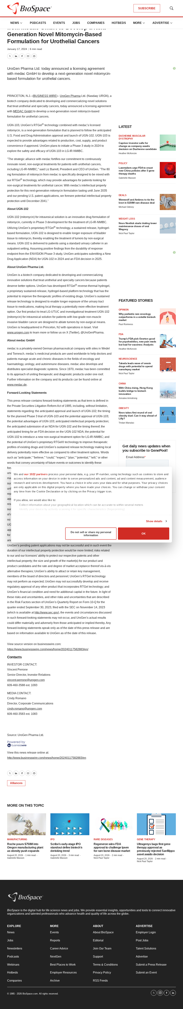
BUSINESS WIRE (44, 95)
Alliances (16, 783)
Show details (154, 521)
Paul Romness (126, 324)
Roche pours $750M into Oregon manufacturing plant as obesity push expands (25, 847)
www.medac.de (17, 384)
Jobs (76, 22)
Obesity (124, 408)
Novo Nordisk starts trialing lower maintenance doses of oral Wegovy (138, 226)
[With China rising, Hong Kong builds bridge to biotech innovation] (168, 390)
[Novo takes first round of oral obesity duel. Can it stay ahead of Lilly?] (168, 415)
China (122, 383)
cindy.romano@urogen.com (24, 708)
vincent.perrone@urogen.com (26, 679)
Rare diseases (103, 839)
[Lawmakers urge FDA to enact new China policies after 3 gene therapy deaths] (168, 170)
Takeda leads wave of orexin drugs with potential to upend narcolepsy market (136, 366)
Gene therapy (146, 839)
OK (144, 533)
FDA (121, 334)
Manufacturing (17, 839)
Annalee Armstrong (128, 398)
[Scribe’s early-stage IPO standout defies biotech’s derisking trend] (69, 824)
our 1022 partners (36, 474)
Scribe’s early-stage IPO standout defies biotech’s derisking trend (66, 847)
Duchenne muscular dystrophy (132, 137)
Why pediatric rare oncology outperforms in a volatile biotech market (137, 316)
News (14, 22)
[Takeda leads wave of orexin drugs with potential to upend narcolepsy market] (168, 365)
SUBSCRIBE (146, 8)
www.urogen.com (18, 332)
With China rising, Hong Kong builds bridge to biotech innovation (136, 390)
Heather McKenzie (128, 153)
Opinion (123, 309)
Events (59, 22)
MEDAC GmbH (23, 111)
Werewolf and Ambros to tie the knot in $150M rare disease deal (137, 201)
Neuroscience (128, 358)
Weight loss (127, 218)
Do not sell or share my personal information (91, 533)
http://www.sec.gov (46, 612)
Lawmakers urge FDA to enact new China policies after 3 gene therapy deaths (136, 170)
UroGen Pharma (70, 95)
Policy (123, 163)
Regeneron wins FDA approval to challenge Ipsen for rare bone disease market (112, 847)
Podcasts (38, 22)
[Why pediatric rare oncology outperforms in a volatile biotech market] (168, 316)
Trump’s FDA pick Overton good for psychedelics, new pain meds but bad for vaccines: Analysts (137, 341)
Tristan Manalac (126, 423)
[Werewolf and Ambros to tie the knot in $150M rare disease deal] (168, 202)
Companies (96, 22)
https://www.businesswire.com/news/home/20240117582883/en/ (47, 649)
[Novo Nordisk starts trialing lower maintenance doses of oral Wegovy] (168, 225)
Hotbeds (119, 22)
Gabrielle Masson (127, 178)
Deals (123, 195)
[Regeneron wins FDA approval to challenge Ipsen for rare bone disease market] (113, 824)
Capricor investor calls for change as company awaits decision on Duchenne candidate (138, 146)
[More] (21, 23)
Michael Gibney (126, 207)
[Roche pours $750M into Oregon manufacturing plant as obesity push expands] (26, 824)
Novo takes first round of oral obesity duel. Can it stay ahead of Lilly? (138, 415)
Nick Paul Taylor (126, 233)
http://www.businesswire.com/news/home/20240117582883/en (46, 757)
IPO (52, 839)
